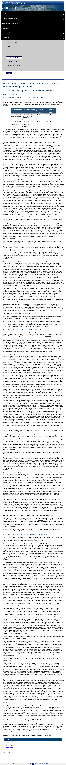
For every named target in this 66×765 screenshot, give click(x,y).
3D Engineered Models (13, 42)
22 (44, 763)
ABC (9, 73)
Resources (5, 37)
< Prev (19, 763)
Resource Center (10, 744)
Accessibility (47, 754)
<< (16, 763)
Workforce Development (10, 33)
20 (40, 763)
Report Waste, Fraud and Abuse (31, 756)
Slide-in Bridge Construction (14, 65)
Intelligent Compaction (13, 61)
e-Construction (11, 53)
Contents (25, 763)
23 (47, 763)
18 (35, 763)
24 (49, 763)
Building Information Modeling (15, 69)
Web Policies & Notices (57, 754)
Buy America (6, 14)
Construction (11, 8)
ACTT (9, 77)
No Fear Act (19, 756)
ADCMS (9, 46)
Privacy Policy (19, 754)
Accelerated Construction (14, 57)
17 (33, 763)
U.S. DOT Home (20, 757)
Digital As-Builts (11, 50)
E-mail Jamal (9, 747)
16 (30, 763)
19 (37, 763)
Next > (52, 763)
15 (28, 763)
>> (55, 763)
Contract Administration (9, 18)
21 (42, 763)
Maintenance (6, 28)
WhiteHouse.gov (35, 757)
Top (14, 763)
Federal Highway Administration (9, 760)
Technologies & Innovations (11, 23)
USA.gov (27, 757)
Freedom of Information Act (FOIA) (33, 754)
